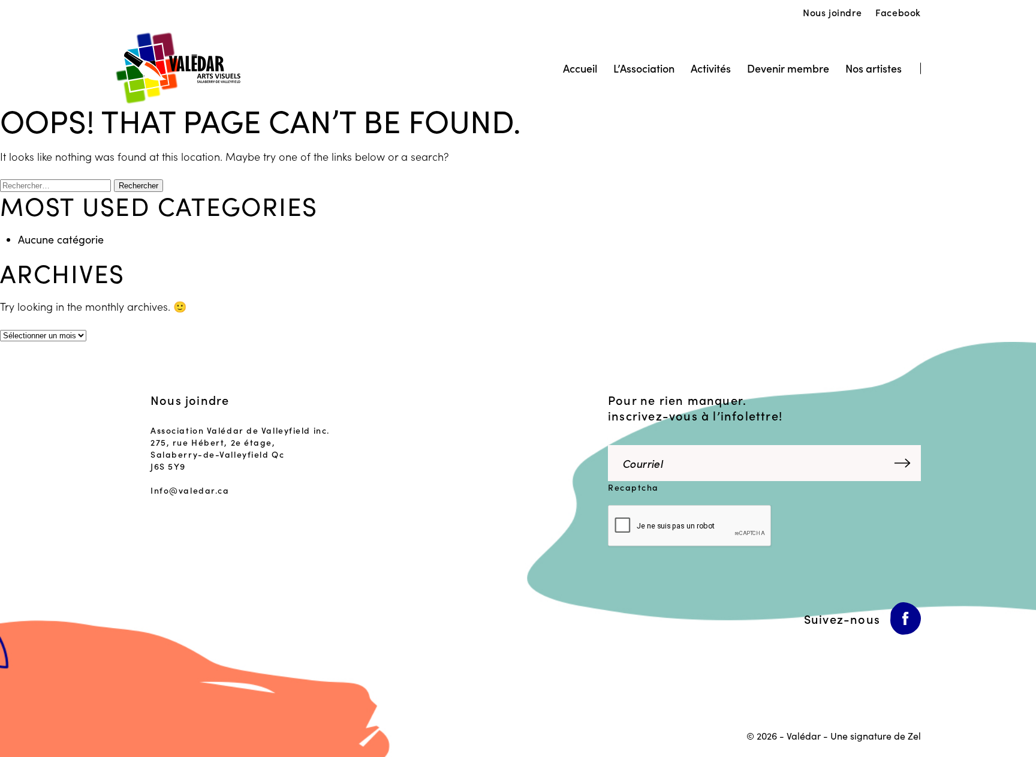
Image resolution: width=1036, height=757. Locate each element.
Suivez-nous (842, 618)
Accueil (580, 68)
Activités (711, 68)
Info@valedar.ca (189, 490)
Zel (914, 735)
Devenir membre (788, 68)
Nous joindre (832, 12)
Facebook (898, 12)
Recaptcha (633, 487)
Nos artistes (873, 68)
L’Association (643, 68)
